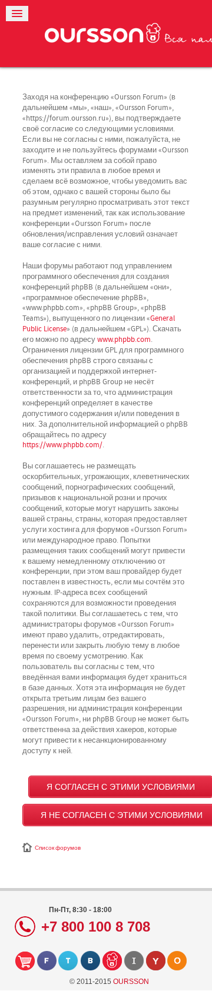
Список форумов (58, 848)
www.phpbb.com (124, 339)
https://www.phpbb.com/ (62, 445)
